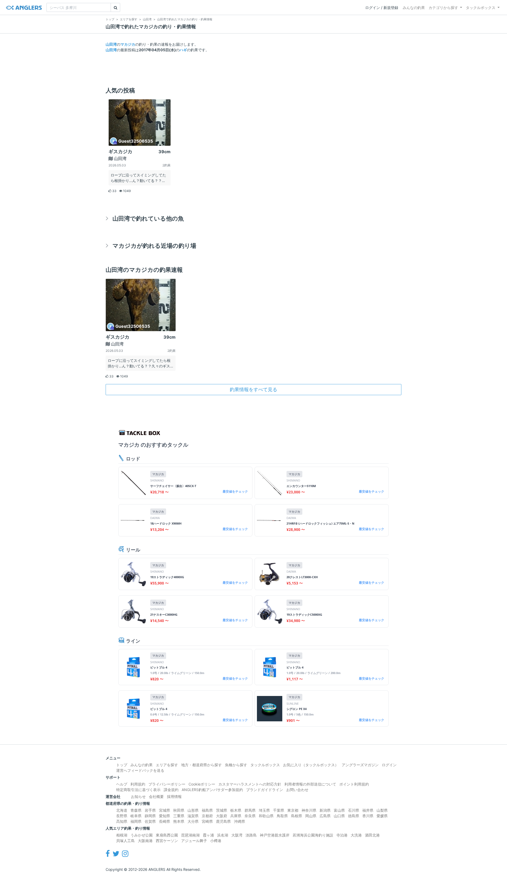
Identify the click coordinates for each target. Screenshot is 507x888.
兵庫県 (235, 816)
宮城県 (164, 810)
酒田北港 (372, 835)
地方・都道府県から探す (201, 765)
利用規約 (137, 784)
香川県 (367, 816)
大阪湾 (236, 835)
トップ (121, 765)
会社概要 (156, 796)
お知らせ (138, 796)
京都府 (207, 816)
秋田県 (178, 810)
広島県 (325, 816)
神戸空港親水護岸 (274, 835)
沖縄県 (239, 821)
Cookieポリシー (202, 784)
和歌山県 (266, 816)
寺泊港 (342, 835)
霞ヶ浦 (208, 835)
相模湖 (121, 835)
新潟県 (325, 810)
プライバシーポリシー (166, 784)
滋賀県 (193, 816)
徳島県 (353, 816)
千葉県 (278, 810)
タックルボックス (480, 7)
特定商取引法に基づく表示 (138, 789)
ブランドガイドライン (264, 789)
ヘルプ (121, 784)
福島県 (207, 810)
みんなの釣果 (414, 7)
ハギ (183, 50)
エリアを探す (167, 765)
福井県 (367, 810)
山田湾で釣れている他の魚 (148, 218)
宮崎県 (207, 821)
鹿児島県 (223, 821)
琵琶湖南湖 (190, 835)
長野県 (121, 816)
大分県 (193, 821)
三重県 (178, 816)
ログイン (389, 765)
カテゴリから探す (443, 7)
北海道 (121, 810)
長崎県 (164, 821)
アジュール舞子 (194, 840)
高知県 (121, 821)
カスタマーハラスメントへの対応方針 (249, 784)
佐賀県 (150, 821)
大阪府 (221, 816)
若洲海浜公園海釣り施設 (313, 835)
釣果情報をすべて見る (253, 389)
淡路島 (251, 835)
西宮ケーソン (167, 840)
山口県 (339, 816)
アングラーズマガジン (360, 765)
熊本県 (178, 821)
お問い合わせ (297, 789)
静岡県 (150, 816)
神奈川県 (309, 810)
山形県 (193, 810)
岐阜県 (136, 816)
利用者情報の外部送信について (310, 784)
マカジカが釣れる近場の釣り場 (154, 245)
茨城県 (221, 810)
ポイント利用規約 (354, 784)
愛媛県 (382, 816)
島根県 (296, 816)
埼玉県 (264, 810)
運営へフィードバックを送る (140, 770)
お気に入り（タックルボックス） (311, 765)
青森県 (136, 810)
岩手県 (150, 810)
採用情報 (174, 796)
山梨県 (382, 810)
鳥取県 (282, 816)
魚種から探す (236, 765)
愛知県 (164, 816)
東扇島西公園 (167, 835)
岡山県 (310, 816)
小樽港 (215, 840)
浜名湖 (222, 835)
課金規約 (171, 789)
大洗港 (356, 835)
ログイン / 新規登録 (381, 7)
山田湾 (111, 44)
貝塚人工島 (125, 840)
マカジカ (127, 44)
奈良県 (250, 816)
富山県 (339, 810)
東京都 (292, 810)
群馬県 (250, 810)
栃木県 (235, 810)
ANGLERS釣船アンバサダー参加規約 (212, 789)
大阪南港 (145, 840)
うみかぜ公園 (141, 835)
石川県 (353, 810)
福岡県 (136, 821)
